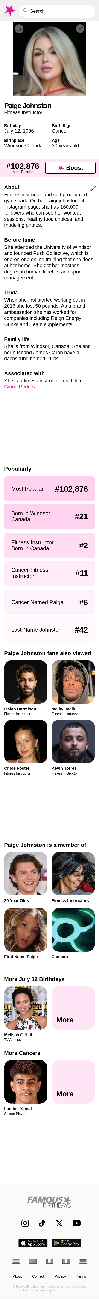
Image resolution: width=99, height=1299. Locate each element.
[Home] (49, 1202)
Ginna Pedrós (19, 387)
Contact (38, 1276)
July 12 (12, 131)
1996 (28, 131)
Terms (81, 1276)
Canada (34, 145)
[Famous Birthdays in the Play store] (66, 1243)
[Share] (19, 28)
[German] (83, 1261)
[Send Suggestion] (93, 189)
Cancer (60, 131)
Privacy (60, 1276)
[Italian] (66, 1261)
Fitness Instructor (23, 112)
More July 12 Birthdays (34, 979)
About (17, 1276)
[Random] (80, 28)
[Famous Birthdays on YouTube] (75, 1223)
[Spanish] (16, 1261)
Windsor (13, 145)
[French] (49, 1261)
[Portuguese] (33, 1261)
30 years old (65, 145)
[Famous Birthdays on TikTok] (39, 1223)
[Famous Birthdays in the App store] (33, 1243)
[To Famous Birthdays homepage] (9, 10)
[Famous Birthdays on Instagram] (22, 1223)
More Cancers (22, 1053)
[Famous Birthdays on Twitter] (56, 1223)
